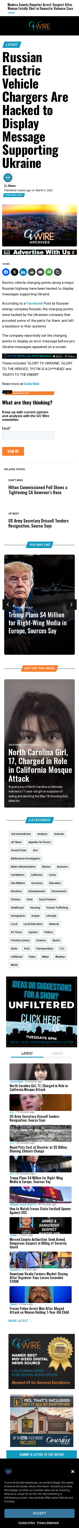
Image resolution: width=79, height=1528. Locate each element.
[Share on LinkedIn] (23, 272)
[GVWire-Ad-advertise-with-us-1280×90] (39, 253)
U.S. (64, 13)
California (15, 745)
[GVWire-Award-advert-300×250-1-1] (41, 1388)
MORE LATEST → (20, 1320)
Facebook (34, 303)
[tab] (27, 1054)
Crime (13, 1235)
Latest (12, 45)
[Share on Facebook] (6, 272)
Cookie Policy (26, 1522)
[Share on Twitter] (14, 272)
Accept (39, 1513)
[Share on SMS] (49, 272)
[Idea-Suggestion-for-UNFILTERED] (41, 1046)
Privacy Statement (48, 1522)
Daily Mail (31, 384)
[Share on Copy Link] (58, 272)
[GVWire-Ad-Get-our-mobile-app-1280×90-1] (39, 357)
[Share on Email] (40, 272)
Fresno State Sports (23, 1204)
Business (15, 1270)
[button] (73, 1471)
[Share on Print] (32, 272)
